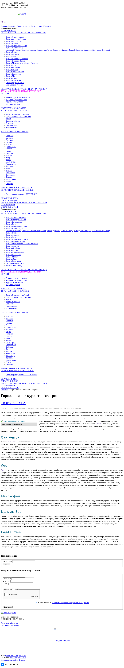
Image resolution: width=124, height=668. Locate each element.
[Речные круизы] (8, 613)
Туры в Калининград (14, 48)
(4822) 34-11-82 (11, 656)
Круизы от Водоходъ (14, 102)
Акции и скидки (24, 26)
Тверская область (13, 121)
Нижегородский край (15, 83)
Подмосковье (11, 125)
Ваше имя (7, 579)
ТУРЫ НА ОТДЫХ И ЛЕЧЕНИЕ (15, 110)
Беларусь (9, 123)
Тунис (8, 168)
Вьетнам (9, 140)
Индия (8, 151)
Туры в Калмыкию (13, 80)
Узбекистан (10, 173)
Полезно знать (37, 26)
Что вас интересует (11, 589)
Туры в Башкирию (13, 74)
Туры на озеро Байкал (15, 72)
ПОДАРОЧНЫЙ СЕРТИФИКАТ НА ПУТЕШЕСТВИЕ (24, 203)
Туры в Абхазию (12, 54)
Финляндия (10, 175)
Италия (9, 155)
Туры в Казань (12, 43)
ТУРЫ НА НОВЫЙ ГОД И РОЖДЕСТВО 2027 (21, 91)
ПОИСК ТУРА (13, 403)
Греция (9, 142)
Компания (12, 26)
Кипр (8, 157)
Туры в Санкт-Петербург (16, 37)
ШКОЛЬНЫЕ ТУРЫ (9, 198)
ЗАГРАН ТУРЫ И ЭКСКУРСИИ (14, 132)
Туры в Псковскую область (17, 59)
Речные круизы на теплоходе (18, 97)
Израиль (9, 149)
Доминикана (11, 147)
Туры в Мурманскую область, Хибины (22, 63)
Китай (8, 160)
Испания (9, 153)
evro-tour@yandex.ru (9, 14)
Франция (9, 177)
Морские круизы (13, 104)
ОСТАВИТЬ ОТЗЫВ (10, 207)
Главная (4, 26)
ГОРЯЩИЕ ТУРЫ (8, 31)
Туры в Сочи (11, 56)
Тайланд (9, 166)
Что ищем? (7, 561)
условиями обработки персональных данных (70, 603)
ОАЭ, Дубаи (11, 162)
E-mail (5, 584)
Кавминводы (11, 127)
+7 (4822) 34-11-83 (8, 12)
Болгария (9, 136)
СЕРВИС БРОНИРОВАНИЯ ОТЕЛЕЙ (17, 190)
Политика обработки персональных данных (10, 624)
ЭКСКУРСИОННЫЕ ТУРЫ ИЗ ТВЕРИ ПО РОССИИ (23, 33)
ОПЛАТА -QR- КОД (9, 200)
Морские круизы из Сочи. (16, 100)
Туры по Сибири (13, 67)
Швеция (9, 184)
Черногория (11, 179)
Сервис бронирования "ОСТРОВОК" (21, 194)
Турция (9, 171)
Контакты (47, 26)
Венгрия (9, 138)
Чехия (8, 181)
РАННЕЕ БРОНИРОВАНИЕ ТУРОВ (16, 188)
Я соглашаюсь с (63, 603)
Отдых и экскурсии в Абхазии (18, 117)
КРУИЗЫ (5, 93)
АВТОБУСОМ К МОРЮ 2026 (13, 108)
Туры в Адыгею (12, 65)
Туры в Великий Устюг (15, 61)
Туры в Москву (12, 76)
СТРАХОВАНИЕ (8, 205)
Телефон (6, 581)
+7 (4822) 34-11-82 (8, 9)
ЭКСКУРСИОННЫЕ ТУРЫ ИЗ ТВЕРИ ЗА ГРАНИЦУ (24, 89)
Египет (9, 144)
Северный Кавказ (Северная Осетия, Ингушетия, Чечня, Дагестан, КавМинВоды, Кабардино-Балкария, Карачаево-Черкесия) (58, 50)
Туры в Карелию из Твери (16, 46)
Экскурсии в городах (14, 85)
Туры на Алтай (12, 70)
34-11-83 (22, 656)
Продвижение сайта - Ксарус (13, 660)
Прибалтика (11, 164)
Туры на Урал (11, 78)
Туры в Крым (11, 52)
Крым (8, 119)
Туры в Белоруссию (14, 41)
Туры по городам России (16, 39)
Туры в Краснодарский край (17, 114)
